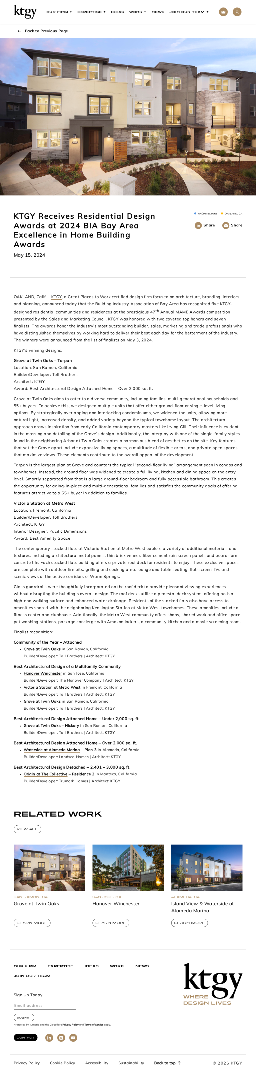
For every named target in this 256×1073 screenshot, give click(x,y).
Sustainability (131, 1063)
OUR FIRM (25, 966)
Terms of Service (93, 1025)
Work (135, 11)
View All (27, 829)
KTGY (56, 297)
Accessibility (96, 1063)
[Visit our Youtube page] (73, 1038)
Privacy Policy (70, 1025)
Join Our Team (187, 11)
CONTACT (25, 1037)
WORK (117, 966)
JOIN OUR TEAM (32, 976)
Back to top (165, 1063)
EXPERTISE (61, 966)
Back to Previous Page (46, 31)
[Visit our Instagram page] (61, 1038)
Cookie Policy (62, 1063)
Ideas (117, 11)
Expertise (90, 11)
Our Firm (57, 11)
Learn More (32, 923)
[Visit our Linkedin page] (49, 1038)
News (158, 11)
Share (209, 225)
